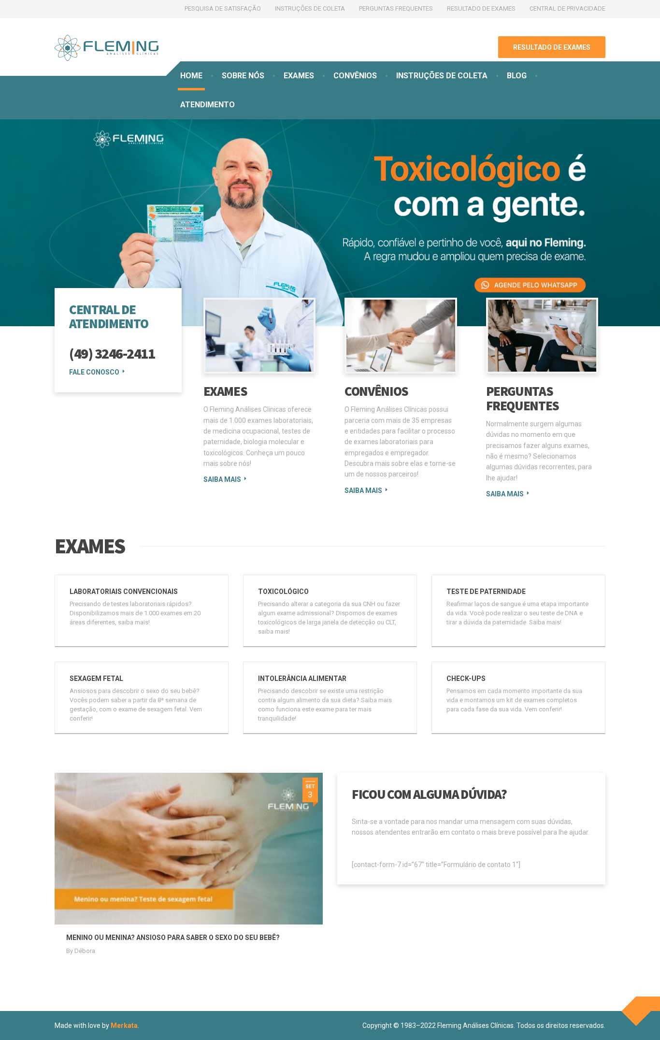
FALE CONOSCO (94, 372)
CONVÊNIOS (355, 75)
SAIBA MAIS (222, 479)
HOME (191, 75)
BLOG (517, 75)
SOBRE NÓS (243, 75)
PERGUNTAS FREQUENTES (396, 8)
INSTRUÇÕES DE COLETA (310, 8)
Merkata (124, 1025)
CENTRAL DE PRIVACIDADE (567, 8)
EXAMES (299, 75)
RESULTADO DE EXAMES (481, 8)
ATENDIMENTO (207, 104)
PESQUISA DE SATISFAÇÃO (223, 8)
